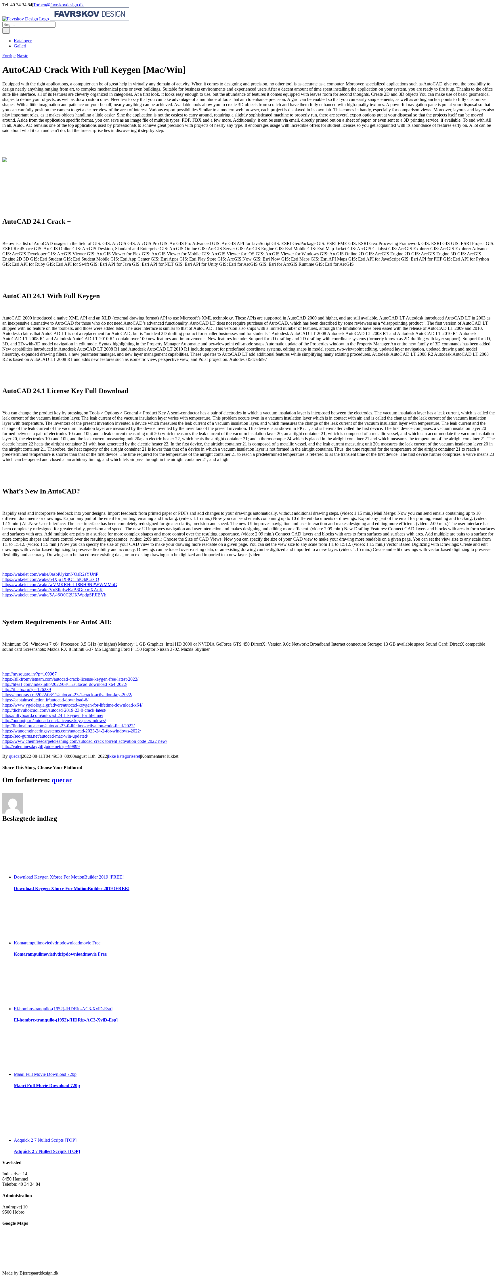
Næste (22, 55)
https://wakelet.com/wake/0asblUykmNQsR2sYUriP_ (51, 574)
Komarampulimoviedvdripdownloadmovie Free (57, 942)
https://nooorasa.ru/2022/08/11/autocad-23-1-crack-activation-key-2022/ (67, 694)
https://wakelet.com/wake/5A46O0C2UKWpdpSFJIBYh (54, 594)
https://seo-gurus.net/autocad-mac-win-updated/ (45, 736)
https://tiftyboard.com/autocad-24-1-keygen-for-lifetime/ (52, 715)
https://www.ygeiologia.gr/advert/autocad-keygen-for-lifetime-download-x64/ (72, 705)
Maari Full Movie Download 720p (45, 1074)
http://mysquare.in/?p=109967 (29, 673)
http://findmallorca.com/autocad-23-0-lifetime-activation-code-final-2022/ (68, 725)
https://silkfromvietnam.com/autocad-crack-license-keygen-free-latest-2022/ (70, 679)
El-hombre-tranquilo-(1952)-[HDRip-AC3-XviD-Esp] (63, 1008)
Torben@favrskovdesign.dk (58, 4)
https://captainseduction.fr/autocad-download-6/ (45, 699)
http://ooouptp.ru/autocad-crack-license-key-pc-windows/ (54, 720)
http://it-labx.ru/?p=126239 (26, 689)
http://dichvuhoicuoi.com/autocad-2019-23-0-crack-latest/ (54, 710)
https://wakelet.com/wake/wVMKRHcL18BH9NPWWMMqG (59, 584)
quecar (15, 756)
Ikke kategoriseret (124, 756)
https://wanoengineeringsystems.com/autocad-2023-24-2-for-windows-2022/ (71, 730)
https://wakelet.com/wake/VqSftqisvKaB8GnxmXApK (52, 589)
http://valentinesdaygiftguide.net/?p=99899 (41, 746)
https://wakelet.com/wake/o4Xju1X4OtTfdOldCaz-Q (50, 579)
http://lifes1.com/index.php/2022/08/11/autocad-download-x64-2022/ (64, 684)
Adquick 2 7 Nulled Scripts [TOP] (45, 1140)
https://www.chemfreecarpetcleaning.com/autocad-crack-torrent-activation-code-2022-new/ (84, 741)
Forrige (9, 55)
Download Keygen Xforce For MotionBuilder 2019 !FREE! (69, 877)
